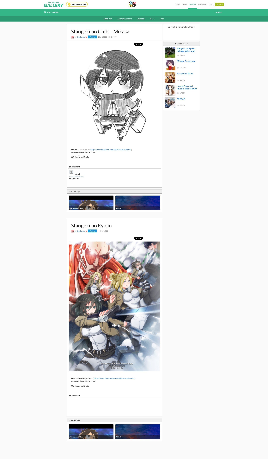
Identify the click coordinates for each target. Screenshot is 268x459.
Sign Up (220, 4)
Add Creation (52, 12)
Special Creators (125, 18)
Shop (177, 4)
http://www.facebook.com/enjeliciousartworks (110, 149)
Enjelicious (81, 37)
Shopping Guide (78, 4)
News (184, 4)
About (219, 12)
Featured (108, 18)
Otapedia (202, 4)
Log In (212, 4)
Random (141, 18)
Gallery (192, 4)
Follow (92, 37)
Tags (162, 18)
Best (152, 18)
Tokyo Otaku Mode (133, 4)
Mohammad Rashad (77, 176)
